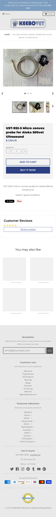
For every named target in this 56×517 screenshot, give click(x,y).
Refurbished (27, 427)
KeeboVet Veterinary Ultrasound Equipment (31, 508)
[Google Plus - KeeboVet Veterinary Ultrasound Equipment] (44, 469)
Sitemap (28, 380)
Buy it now (28, 170)
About (27, 418)
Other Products (27, 441)
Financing (28, 389)
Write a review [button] (28, 229)
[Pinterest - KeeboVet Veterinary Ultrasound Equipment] (28, 469)
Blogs (28, 383)
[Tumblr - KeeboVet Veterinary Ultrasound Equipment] (33, 469)
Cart (50, 14)
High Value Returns (28, 394)
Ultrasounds (27, 421)
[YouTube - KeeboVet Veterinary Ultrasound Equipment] (39, 469)
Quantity (10, 147)
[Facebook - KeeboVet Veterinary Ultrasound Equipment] (17, 469)
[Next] (52, 93)
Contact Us (35, 455)
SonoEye (27, 430)
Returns (28, 391)
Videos (27, 433)
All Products (28, 377)
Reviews (28, 386)
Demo (27, 424)
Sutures (27, 436)
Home (7, 35)
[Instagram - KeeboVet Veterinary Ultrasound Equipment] (22, 469)
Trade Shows (28, 374)
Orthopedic (27, 438)
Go (50, 350)
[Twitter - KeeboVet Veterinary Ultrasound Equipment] (12, 469)
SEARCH (28, 412)
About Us (28, 371)
